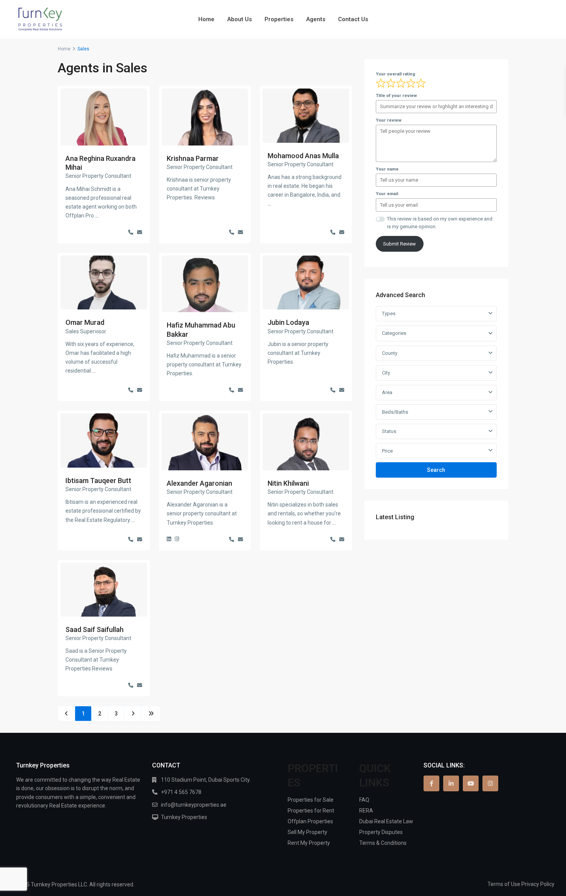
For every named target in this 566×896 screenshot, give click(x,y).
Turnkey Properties (184, 817)
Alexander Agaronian (199, 483)
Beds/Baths (395, 412)
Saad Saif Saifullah (94, 629)
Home (206, 19)
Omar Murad (84, 322)
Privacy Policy (537, 884)
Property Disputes (381, 832)
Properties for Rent (311, 810)
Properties (279, 19)
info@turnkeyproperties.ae (193, 805)
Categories (394, 333)
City (386, 373)
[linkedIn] (451, 783)
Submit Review (399, 244)
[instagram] (490, 783)
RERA (366, 810)
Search (436, 470)
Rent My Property (309, 843)
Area (387, 392)
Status (389, 431)
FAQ (364, 800)
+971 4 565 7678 (181, 792)
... (97, 215)
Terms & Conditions (383, 843)
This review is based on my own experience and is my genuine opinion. (439, 222)
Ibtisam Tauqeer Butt (98, 480)
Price (387, 451)
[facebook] (431, 783)
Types (388, 313)
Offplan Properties (310, 821)
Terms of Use (503, 884)
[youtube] (471, 783)
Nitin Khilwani (288, 483)
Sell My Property (307, 832)
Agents (315, 19)
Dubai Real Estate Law (386, 821)
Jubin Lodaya (288, 322)
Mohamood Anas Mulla (303, 156)
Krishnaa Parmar (193, 158)
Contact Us (353, 19)
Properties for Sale (310, 800)
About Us (239, 19)
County (389, 353)
